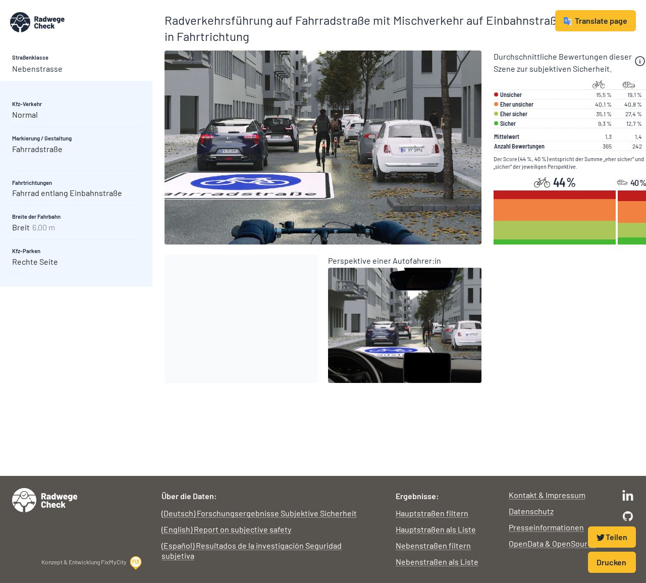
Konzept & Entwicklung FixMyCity (84, 561)
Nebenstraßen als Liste (437, 561)
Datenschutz (531, 511)
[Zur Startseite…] (81, 22)
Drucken (611, 562)
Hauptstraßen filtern (432, 513)
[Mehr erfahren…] (640, 61)
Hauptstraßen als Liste (436, 529)
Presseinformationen (546, 527)
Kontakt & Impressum (547, 495)
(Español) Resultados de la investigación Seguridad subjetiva (252, 550)
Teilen (616, 537)
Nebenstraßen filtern (433, 545)
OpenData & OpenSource (552, 543)
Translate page (601, 20)
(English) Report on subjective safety (226, 529)
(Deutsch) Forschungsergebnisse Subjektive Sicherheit (259, 513)
